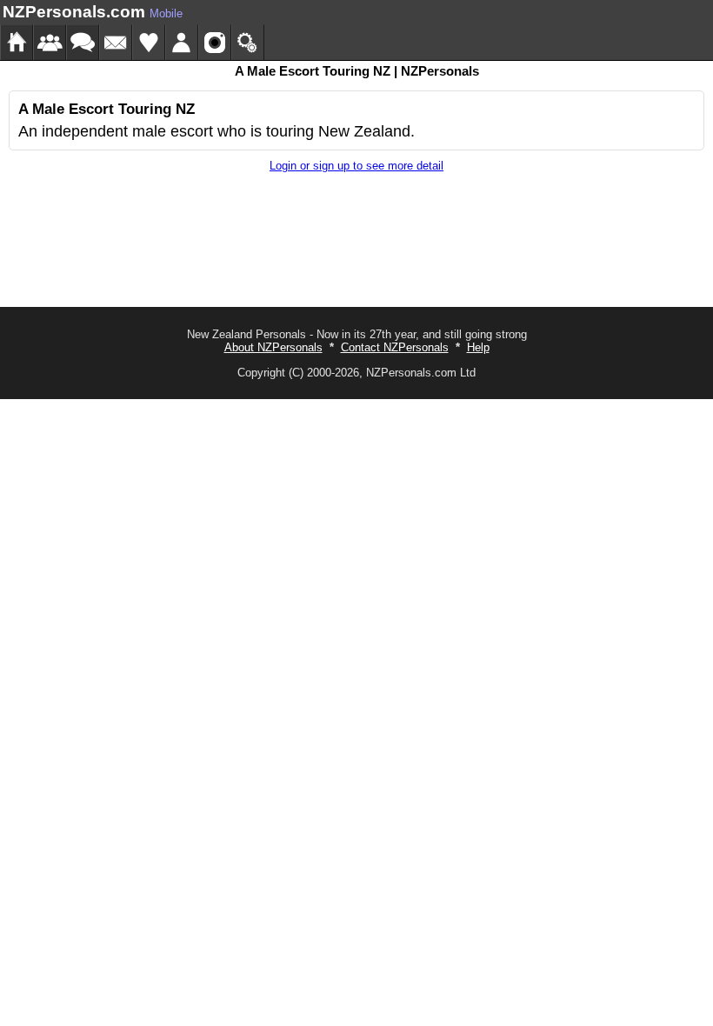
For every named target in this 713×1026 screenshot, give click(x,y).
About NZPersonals (273, 347)
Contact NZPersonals (395, 347)
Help (478, 347)
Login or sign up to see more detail (356, 165)
